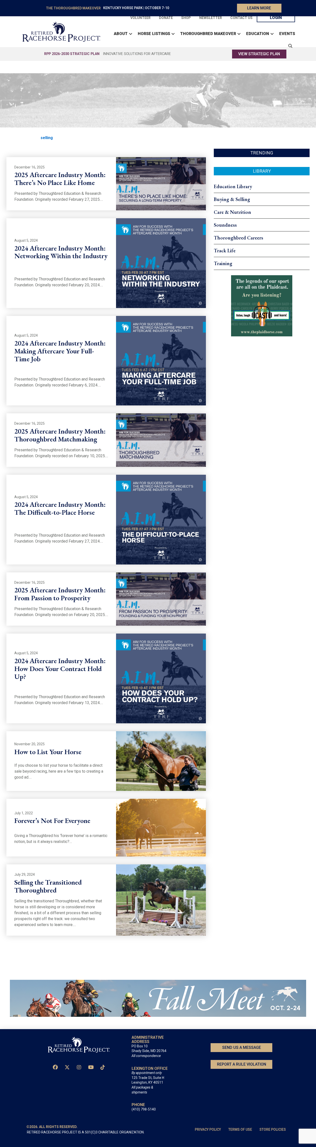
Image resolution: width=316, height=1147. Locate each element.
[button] (289, 46)
